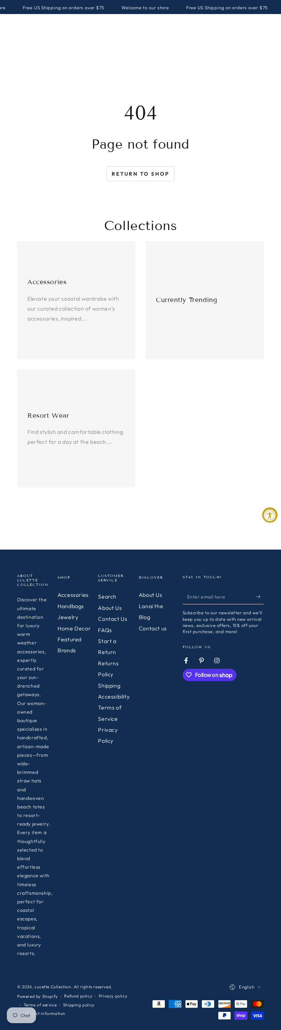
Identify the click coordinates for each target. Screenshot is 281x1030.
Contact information (44, 1013)
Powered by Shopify (37, 996)
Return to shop (140, 174)
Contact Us (112, 618)
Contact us (153, 628)
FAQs (105, 630)
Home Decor (74, 628)
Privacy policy (113, 995)
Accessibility (114, 696)
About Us (110, 607)
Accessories (73, 594)
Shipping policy (79, 1004)
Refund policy (78, 995)
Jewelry (68, 617)
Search (107, 596)
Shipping (109, 685)
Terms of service (40, 1004)
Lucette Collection (53, 986)
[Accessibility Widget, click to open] (270, 515)
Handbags (71, 606)
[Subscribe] (260, 596)
